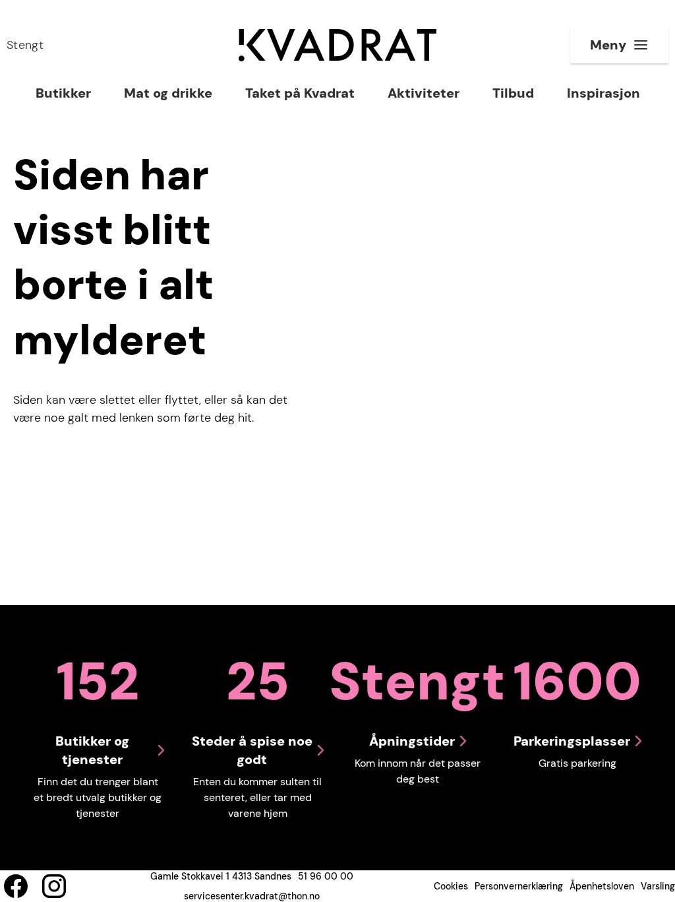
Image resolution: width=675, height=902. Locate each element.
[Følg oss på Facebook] (16, 886)
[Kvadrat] (337, 45)
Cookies (451, 886)
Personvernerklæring (519, 886)
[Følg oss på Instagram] (54, 886)
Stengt (25, 45)
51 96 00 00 (325, 876)
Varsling (658, 886)
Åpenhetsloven (602, 886)
